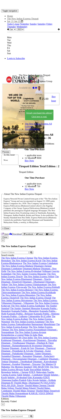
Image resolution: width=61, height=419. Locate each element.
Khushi (47, 375)
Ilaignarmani (37, 324)
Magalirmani (50, 324)
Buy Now (29, 160)
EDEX (32, 372)
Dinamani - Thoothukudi (20, 361)
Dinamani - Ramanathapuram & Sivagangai (21, 345)
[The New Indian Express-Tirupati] (30, 5)
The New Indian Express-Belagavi (17, 290)
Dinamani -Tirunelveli (11, 282)
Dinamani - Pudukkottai (12, 353)
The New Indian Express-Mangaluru (18, 295)
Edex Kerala (33, 380)
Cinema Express (8, 375)
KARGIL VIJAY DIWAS (41, 393)
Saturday (41, 24)
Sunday (33, 24)
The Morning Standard (21, 367)
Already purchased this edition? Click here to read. (39, 115)
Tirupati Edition (32, 129)
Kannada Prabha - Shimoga (46, 313)
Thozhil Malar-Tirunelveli (48, 390)
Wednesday (22, 26)
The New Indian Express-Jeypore (30, 332)
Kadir (26, 369)
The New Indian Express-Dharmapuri (30, 277)
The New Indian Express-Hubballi (44, 287)
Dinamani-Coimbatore (11, 268)
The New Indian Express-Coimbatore (40, 263)
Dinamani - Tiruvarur (31, 364)
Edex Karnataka (35, 377)
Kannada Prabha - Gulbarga (14, 316)
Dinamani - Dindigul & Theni (40, 343)
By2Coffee (46, 316)
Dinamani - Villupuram (23, 303)
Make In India (30, 335)
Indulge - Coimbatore (33, 375)
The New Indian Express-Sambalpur (28, 305)
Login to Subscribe (16, 58)
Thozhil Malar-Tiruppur (24, 390)
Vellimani (46, 271)
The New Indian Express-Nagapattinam (28, 329)
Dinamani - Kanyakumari (45, 361)
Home (10, 16)
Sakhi (19, 375)
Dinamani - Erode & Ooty (22, 348)
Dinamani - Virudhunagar (13, 343)
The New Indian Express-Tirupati (35, 298)
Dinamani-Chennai (43, 266)
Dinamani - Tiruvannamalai (14, 359)
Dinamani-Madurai (31, 268)
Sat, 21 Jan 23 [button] (14, 21)
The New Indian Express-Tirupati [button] (22, 18)
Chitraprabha (34, 316)
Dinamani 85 (7, 383)
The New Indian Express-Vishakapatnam (27, 284)
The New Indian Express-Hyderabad (24, 271)
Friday (49, 24)
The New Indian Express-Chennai (17, 258)
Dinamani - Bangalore (21, 356)
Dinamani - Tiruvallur (47, 340)
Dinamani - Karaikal (10, 364)
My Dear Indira (26, 337)
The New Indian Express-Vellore (39, 276)
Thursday (11, 26)
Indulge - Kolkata (47, 380)
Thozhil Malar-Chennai (36, 385)
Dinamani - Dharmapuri (33, 282)
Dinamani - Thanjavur (45, 348)
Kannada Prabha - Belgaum (20, 313)
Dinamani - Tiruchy (42, 279)
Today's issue (13, 24)
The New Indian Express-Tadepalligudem (27, 323)
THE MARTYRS (40, 367)
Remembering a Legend (12, 335)
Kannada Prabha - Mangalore (25, 311)
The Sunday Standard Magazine (25, 308)
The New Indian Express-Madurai (17, 266)
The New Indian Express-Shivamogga (28, 299)
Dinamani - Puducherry (44, 356)
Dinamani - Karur (42, 351)
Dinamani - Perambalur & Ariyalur (17, 351)
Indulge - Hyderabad (17, 377)
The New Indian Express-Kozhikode (38, 292)
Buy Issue (53, 98)
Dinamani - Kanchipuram (24, 340)
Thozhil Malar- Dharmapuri (27, 383)
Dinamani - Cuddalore (37, 359)
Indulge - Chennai (20, 372)
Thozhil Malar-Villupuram (13, 396)
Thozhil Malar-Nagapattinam (14, 393)
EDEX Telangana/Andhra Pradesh (25, 378)
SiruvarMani (35, 369)
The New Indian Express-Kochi (26, 260)
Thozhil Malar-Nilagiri (25, 388)
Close (4, 237)
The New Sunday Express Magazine (29, 274)
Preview (5, 152)
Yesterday (24, 24)
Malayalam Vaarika (45, 372)
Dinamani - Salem (32, 353)
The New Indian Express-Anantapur (28, 321)
